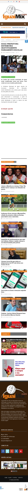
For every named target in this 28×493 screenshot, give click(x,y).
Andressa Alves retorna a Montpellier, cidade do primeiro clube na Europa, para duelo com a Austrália (13, 215)
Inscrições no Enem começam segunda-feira (13, 291)
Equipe (10, 477)
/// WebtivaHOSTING (14, 480)
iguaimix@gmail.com (7, 440)
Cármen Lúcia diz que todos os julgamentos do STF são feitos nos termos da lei (12, 263)
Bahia (3, 166)
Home (6, 477)
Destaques (4, 37)
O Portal (15, 477)
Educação (13, 271)
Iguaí (8, 37)
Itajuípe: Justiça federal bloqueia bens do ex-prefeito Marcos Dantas (13, 314)
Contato (20, 477)
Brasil (3, 249)
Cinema (7, 166)
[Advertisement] (14, 141)
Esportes (4, 196)
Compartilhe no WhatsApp (9, 77)
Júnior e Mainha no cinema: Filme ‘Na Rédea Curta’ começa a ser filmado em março (13, 187)
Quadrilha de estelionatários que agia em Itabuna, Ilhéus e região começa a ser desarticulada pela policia (13, 241)
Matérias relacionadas (7, 161)
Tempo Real (17, 37)
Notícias (12, 37)
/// (15, 161)
